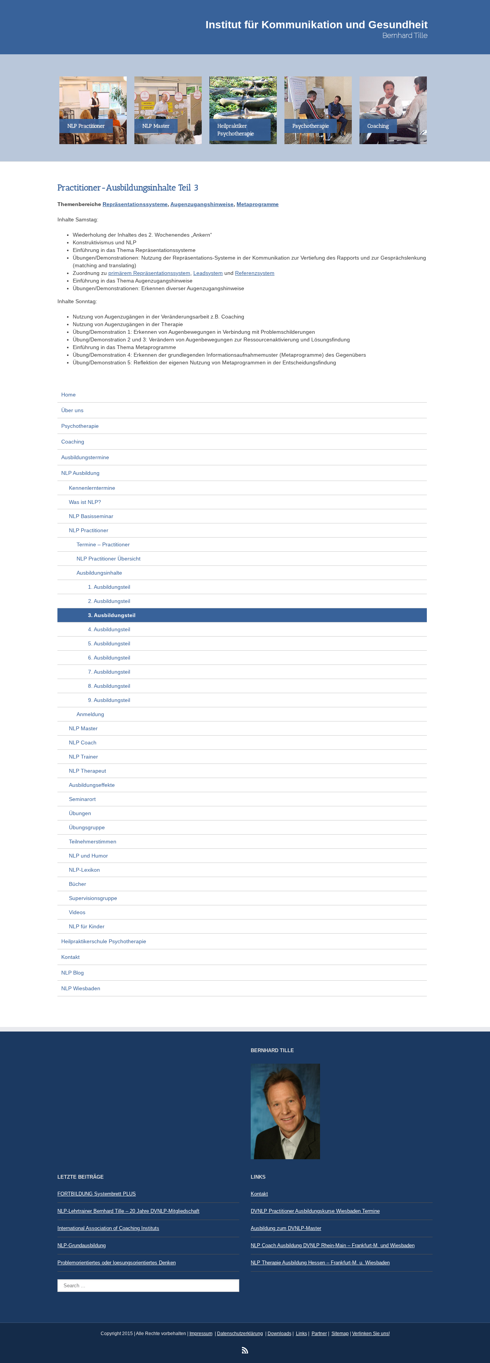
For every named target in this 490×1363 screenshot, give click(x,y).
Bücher (77, 884)
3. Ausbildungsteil (112, 615)
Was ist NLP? (85, 502)
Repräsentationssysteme (135, 204)
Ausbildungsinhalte (99, 573)
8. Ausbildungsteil (109, 686)
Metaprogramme (258, 204)
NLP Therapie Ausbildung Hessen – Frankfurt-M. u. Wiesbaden (320, 1263)
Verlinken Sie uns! (371, 1333)
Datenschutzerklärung (240, 1333)
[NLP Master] (170, 110)
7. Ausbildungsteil (109, 672)
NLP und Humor (88, 856)
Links (301, 1333)
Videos (77, 912)
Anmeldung (90, 714)
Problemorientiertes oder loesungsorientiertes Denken (116, 1263)
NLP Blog (72, 973)
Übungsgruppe (87, 827)
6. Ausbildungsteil (109, 658)
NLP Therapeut (87, 771)
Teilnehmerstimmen (92, 841)
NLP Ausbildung (80, 473)
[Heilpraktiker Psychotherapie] (245, 110)
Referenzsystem (254, 273)
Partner (319, 1333)
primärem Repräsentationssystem (149, 273)
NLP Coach (82, 742)
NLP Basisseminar (91, 516)
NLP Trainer (83, 757)
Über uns (72, 410)
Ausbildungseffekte (92, 785)
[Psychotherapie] (320, 110)
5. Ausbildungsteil (109, 643)
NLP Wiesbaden (80, 988)
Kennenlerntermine (92, 488)
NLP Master (83, 728)
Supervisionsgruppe (93, 898)
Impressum (200, 1333)
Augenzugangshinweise (202, 204)
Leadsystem (208, 273)
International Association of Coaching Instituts (108, 1228)
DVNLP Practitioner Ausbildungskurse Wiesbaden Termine (315, 1211)
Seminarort (82, 799)
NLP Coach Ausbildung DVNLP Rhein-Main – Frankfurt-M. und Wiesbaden (333, 1245)
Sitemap (340, 1333)
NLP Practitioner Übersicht (108, 559)
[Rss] (245, 1350)
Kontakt (70, 957)
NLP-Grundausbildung (81, 1245)
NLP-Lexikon (84, 870)
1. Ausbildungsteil (109, 587)
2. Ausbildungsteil (109, 601)
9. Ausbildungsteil (109, 700)
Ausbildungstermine (85, 457)
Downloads (279, 1333)
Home (68, 395)
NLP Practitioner (88, 530)
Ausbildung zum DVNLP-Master (286, 1228)
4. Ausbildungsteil (109, 629)
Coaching (72, 442)
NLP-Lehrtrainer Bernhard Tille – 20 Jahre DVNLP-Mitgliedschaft (128, 1211)
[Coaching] (395, 110)
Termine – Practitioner (103, 544)
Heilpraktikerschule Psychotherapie (103, 941)
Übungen (80, 813)
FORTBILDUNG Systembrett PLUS (96, 1194)
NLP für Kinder (87, 926)
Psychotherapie (80, 426)
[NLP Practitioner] (95, 110)
